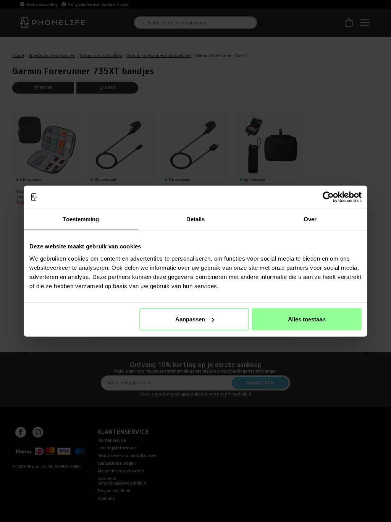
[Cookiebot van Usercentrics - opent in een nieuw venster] (328, 197)
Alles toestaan (307, 319)
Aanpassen (190, 319)
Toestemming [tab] (81, 219)
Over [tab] (310, 219)
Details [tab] (195, 219)
